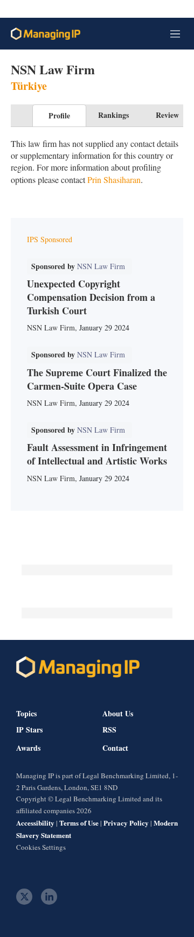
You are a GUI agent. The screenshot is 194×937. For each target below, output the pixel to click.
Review (167, 115)
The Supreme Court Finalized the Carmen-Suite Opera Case (97, 379)
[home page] (45, 33)
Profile (59, 115)
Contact (115, 748)
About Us (117, 713)
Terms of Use (79, 823)
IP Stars (29, 730)
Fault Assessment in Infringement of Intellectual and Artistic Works (97, 454)
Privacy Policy (126, 823)
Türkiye (29, 86)
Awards (28, 748)
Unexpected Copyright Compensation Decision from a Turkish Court (91, 297)
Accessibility (35, 823)
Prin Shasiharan (114, 179)
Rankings (113, 115)
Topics (26, 713)
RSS (109, 730)
